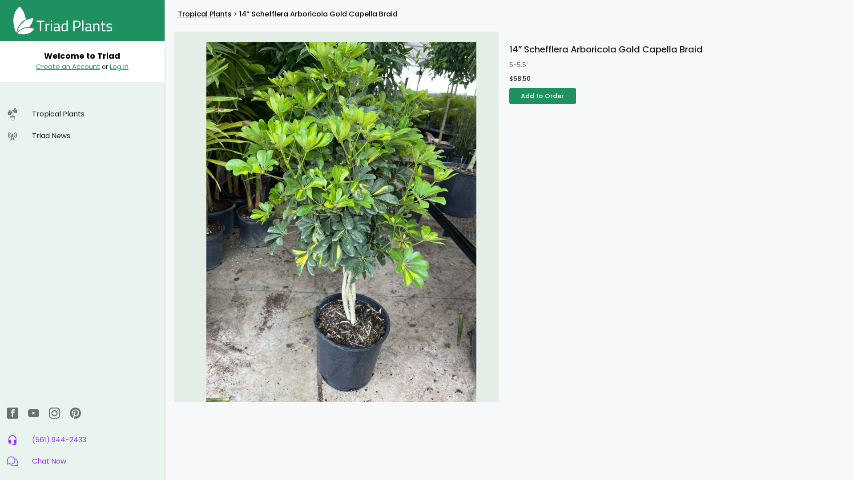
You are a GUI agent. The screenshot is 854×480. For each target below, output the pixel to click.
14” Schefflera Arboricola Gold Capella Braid (318, 14)
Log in (119, 66)
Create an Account (68, 66)
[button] (82, 461)
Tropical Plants (205, 14)
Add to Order (542, 96)
